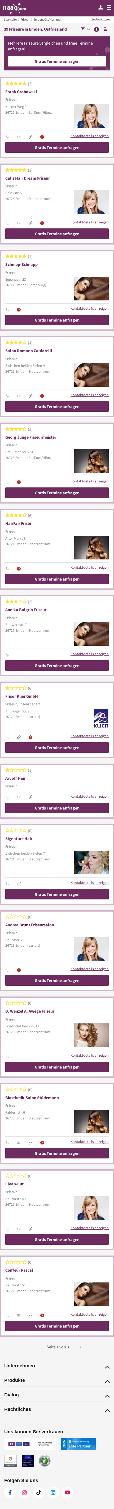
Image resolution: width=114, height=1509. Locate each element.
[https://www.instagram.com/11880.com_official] (24, 1492)
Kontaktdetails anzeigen (90, 136)
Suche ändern (100, 19)
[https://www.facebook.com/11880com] (10, 1492)
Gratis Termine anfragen (57, 61)
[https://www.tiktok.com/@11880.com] (39, 1492)
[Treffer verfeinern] (85, 30)
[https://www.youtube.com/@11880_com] (67, 1492)
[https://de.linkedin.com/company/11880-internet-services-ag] (53, 1492)
